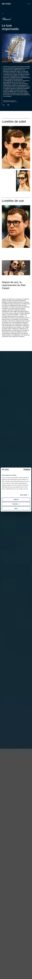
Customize (15, 504)
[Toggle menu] (29, 4)
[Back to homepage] (6, 4)
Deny (16, 508)
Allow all (16, 499)
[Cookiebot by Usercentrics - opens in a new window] (23, 470)
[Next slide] (14, 171)
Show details (23, 495)
